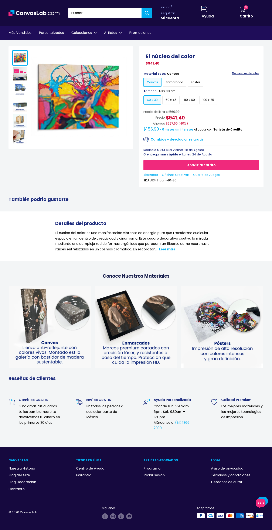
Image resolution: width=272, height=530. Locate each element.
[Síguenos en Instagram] (113, 516)
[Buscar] (147, 13)
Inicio (12, 44)
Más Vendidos (19, 32)
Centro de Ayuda (90, 468)
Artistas (110, 32)
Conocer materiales (245, 73)
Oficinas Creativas (175, 175)
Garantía (83, 475)
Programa (151, 468)
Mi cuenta (170, 18)
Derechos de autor (226, 482)
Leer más (167, 249)
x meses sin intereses (168, 130)
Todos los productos (35, 44)
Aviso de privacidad (227, 468)
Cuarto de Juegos (206, 175)
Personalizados (51, 32)
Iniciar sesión (154, 475)
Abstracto (150, 175)
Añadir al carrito (201, 165)
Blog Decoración (22, 482)
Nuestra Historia (21, 468)
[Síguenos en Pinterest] (121, 516)
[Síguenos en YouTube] (129, 516)
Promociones (140, 32)
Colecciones (81, 32)
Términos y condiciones (230, 475)
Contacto (16, 489)
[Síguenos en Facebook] (105, 516)
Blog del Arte (19, 475)
